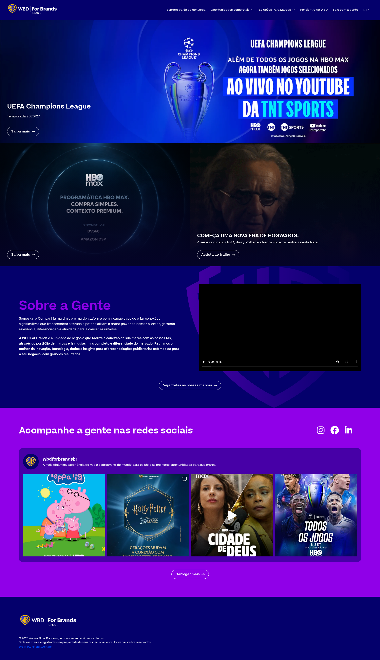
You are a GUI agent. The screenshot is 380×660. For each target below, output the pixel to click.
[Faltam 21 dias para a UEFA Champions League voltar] (316, 515)
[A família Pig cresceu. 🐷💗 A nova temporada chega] (64, 515)
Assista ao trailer (215, 254)
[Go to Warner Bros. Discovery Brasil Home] (32, 10)
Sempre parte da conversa (186, 10)
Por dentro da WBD (314, 10)
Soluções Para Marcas (275, 10)
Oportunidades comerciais (230, 10)
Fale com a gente (345, 10)
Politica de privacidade (35, 647)
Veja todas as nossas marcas (187, 385)
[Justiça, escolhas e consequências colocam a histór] (232, 515)
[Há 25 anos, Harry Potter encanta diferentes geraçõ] (148, 515)
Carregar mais (188, 574)
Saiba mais (20, 131)
